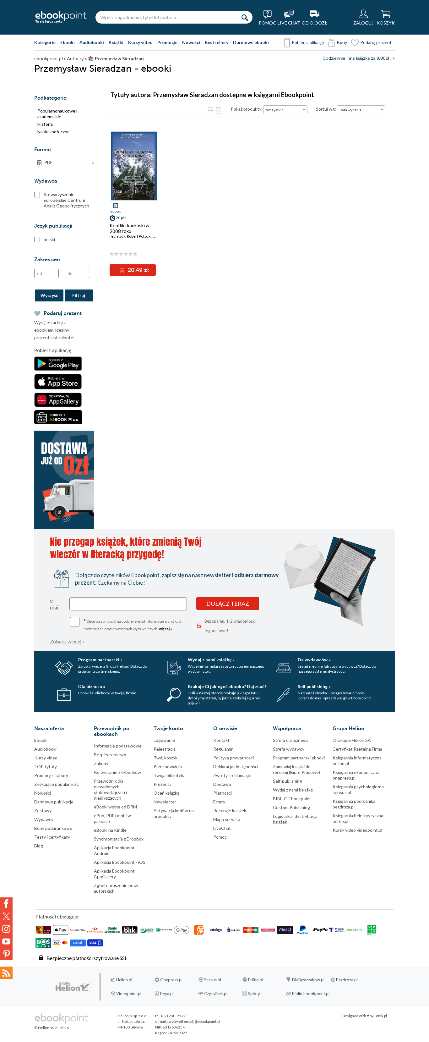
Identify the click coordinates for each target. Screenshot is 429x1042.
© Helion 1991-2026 (51, 1027)
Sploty (254, 993)
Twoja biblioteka (170, 775)
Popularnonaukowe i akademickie (57, 113)
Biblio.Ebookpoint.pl (310, 993)
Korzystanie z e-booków (117, 772)
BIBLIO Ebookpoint (292, 798)
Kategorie (45, 42)
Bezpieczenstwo (110, 754)
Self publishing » (314, 686)
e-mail (55, 604)
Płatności (222, 793)
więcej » (165, 628)
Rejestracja (165, 749)
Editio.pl (255, 979)
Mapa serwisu (226, 819)
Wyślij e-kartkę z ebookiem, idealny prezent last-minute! (54, 330)
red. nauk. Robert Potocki (130, 236)
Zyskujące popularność (56, 784)
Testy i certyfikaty (52, 837)
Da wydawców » (314, 659)
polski (49, 239)
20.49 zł (137, 270)
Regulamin (223, 749)
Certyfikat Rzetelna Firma (357, 749)
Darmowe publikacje (53, 801)
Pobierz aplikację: (53, 350)
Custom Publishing (291, 807)
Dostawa (222, 784)
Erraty (219, 801)
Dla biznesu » (91, 686)
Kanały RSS (6, 973)
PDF (69, 162)
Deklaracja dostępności (235, 766)
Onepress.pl (171, 979)
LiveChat (222, 828)
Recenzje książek (229, 810)
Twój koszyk (165, 757)
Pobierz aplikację (308, 42)
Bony (342, 42)
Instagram (6, 929)
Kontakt (221, 740)
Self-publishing (287, 781)
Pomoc (220, 837)
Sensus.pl (212, 979)
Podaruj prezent (376, 42)
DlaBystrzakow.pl (308, 979)
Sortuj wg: (326, 109)
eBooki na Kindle (110, 830)
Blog (38, 845)
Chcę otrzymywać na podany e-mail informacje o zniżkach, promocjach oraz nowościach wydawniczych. (133, 624)
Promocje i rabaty (51, 775)
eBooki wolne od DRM (115, 806)
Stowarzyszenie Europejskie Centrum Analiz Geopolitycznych (66, 200)
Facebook (6, 903)
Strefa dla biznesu (290, 740)
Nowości (191, 42)
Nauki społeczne (53, 131)
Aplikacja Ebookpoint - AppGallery (115, 873)
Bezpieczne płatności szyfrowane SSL (86, 958)
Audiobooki (91, 42)
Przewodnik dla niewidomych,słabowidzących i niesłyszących (110, 789)
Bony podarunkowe (53, 828)
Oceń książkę (166, 793)
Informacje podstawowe (118, 745)
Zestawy (43, 810)
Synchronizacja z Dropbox (119, 838)
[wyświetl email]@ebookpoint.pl (193, 1021)
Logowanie (164, 740)
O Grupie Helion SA (352, 740)
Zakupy (101, 763)
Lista (210, 109)
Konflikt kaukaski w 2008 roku (129, 228)
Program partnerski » (100, 659)
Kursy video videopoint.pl (357, 830)
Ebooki (67, 42)
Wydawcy (43, 819)
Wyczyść (49, 295)
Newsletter (165, 801)
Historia (45, 124)
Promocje (167, 42)
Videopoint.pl (128, 993)
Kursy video (140, 42)
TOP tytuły (45, 766)
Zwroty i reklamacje (232, 775)
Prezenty (162, 784)
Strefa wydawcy (288, 749)
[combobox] (285, 109)
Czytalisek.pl (215, 993)
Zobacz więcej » (67, 641)
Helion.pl (124, 979)
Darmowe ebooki (251, 42)
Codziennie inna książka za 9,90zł (356, 58)
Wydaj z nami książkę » (211, 659)
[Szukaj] (245, 17)
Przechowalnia (168, 766)
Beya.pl (167, 993)
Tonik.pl (380, 1015)
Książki (116, 42)
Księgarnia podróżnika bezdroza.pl (354, 803)
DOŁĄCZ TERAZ (227, 603)
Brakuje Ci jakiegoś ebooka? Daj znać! (227, 686)
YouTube (6, 941)
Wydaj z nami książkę (293, 789)
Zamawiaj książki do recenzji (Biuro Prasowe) (296, 769)
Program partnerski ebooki (299, 757)
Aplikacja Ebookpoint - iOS (119, 862)
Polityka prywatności (233, 757)
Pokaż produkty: (247, 109)
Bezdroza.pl (347, 979)
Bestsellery (216, 42)
